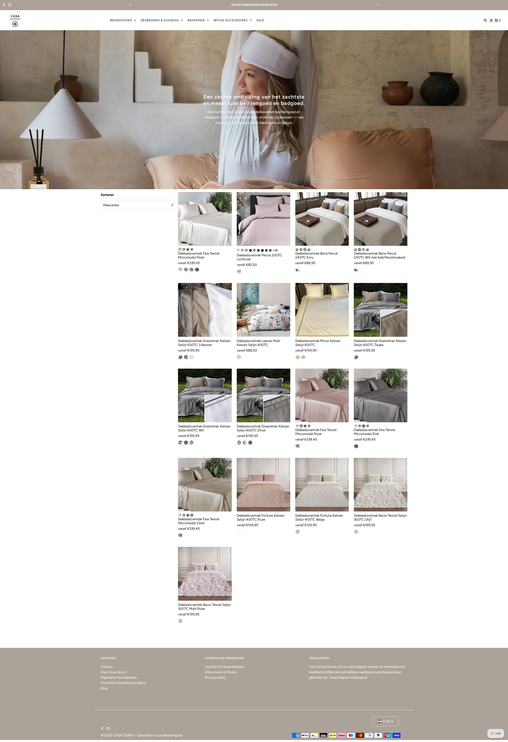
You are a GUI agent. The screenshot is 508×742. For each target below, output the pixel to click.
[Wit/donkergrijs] (297, 249)
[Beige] (298, 532)
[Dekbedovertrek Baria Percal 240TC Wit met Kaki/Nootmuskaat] (380, 219)
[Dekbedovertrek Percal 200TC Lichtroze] (263, 219)
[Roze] (184, 249)
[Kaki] (301, 249)
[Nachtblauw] (262, 250)
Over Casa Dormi (113, 672)
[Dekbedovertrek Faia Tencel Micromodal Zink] (380, 395)
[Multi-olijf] (356, 532)
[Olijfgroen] (258, 250)
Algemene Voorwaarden (119, 677)
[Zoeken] (485, 20)
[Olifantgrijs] (266, 250)
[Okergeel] (246, 250)
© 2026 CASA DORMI (118, 735)
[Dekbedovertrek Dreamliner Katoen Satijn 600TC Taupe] (380, 310)
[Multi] (239, 357)
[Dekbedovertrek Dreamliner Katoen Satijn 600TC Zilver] (263, 395)
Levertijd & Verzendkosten (224, 667)
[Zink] (188, 249)
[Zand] (191, 249)
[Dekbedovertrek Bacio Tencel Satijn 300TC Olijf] (380, 484)
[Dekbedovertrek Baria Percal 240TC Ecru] (322, 219)
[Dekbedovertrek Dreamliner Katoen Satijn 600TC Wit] (205, 395)
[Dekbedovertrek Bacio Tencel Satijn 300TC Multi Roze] (205, 574)
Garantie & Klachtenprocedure (123, 683)
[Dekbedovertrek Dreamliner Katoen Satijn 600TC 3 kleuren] (205, 310)
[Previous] (130, 5)
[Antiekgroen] (250, 250)
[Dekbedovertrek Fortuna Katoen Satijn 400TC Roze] (263, 484)
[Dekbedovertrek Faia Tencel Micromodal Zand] (205, 484)
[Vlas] (191, 270)
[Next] (378, 5)
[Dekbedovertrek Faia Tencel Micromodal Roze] (322, 395)
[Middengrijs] (186, 357)
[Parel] (180, 249)
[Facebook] (3, 5)
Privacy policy (215, 677)
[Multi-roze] (180, 621)
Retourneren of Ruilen (221, 672)
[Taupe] (270, 250)
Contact (107, 667)
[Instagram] (9, 5)
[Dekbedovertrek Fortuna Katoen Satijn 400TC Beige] (322, 484)
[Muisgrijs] (242, 250)
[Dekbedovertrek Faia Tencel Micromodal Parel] (205, 219)
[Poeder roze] (298, 446)
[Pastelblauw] (254, 250)
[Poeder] (186, 270)
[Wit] (238, 250)
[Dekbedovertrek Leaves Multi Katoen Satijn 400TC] (263, 310)
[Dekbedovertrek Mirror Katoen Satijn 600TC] (322, 310)
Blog (104, 688)
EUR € (388, 721)
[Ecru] (305, 249)
